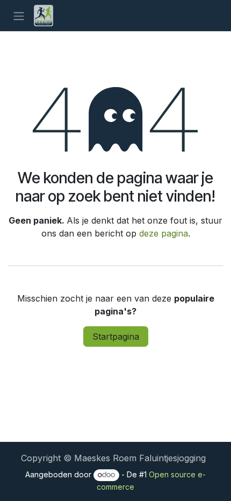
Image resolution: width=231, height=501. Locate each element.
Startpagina (115, 336)
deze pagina (163, 233)
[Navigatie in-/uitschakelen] (19, 15)
